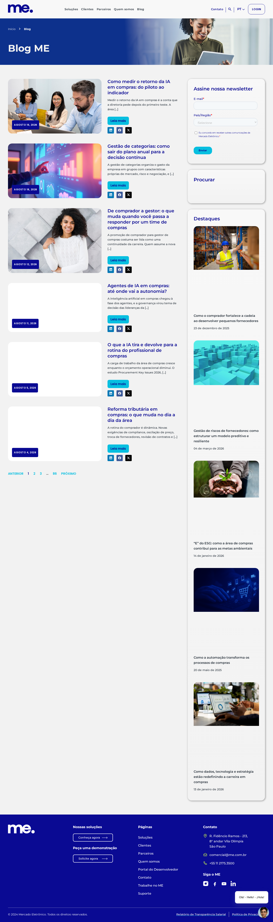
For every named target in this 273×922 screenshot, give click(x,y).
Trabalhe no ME (150, 885)
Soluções (71, 9)
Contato (217, 9)
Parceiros (104, 9)
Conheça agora (89, 837)
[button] (111, 130)
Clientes (87, 9)
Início (12, 29)
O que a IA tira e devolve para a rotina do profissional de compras (142, 350)
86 (55, 473)
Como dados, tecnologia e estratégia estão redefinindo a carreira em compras (224, 777)
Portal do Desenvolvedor (158, 869)
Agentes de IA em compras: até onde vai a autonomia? (138, 288)
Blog (140, 9)
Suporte (144, 893)
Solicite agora (88, 858)
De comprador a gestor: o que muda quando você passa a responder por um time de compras (141, 219)
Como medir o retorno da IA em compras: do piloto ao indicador (139, 87)
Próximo (68, 473)
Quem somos (124, 9)
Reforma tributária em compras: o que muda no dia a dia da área (141, 414)
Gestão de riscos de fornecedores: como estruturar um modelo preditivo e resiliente (226, 436)
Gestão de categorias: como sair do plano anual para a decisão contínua (139, 151)
